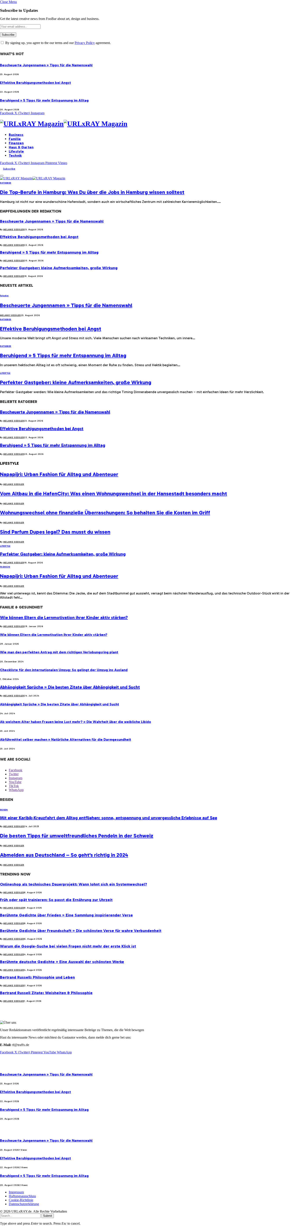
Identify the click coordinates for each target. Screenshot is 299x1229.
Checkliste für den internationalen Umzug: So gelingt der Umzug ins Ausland (64, 670)
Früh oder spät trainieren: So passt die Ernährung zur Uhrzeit (56, 899)
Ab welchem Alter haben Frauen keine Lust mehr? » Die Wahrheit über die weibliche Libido (75, 722)
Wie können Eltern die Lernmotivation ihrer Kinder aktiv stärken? (64, 617)
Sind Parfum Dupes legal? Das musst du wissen (55, 532)
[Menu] (2, 175)
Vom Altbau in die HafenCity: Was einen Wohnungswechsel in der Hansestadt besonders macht (113, 493)
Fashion (5, 567)
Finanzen (16, 143)
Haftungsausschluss (22, 1196)
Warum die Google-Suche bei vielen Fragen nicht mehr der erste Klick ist (68, 946)
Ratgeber (5, 183)
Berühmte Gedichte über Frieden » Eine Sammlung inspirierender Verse (66, 915)
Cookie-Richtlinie (21, 1200)
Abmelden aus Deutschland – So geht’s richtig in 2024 (64, 855)
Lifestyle (16, 151)
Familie (15, 139)
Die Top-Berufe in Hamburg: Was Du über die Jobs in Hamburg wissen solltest (92, 192)
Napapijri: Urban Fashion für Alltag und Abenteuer (59, 474)
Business (16, 135)
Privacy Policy (85, 43)
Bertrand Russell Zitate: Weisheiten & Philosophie (46, 992)
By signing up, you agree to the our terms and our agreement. (57, 43)
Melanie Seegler (13, 229)
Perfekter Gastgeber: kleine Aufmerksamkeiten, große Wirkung (59, 267)
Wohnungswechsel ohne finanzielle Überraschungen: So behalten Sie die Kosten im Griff (105, 512)
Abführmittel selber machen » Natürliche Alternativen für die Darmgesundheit (65, 739)
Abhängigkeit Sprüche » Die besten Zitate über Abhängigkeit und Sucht (70, 687)
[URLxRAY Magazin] (149, 124)
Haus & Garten (21, 147)
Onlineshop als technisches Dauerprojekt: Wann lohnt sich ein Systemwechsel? (73, 884)
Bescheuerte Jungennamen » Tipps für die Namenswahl (46, 65)
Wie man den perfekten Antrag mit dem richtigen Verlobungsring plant (59, 652)
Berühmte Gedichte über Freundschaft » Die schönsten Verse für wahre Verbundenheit (80, 930)
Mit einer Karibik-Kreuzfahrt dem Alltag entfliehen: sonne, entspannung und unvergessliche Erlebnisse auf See (108, 817)
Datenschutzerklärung (24, 1204)
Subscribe (9, 168)
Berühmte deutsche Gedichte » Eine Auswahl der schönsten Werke (62, 961)
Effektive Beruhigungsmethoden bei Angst (35, 83)
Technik (15, 155)
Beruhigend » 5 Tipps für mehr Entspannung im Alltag (44, 100)
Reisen (4, 810)
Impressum (16, 1192)
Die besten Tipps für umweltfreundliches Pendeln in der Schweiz (76, 835)
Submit (47, 1215)
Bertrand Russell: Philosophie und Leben (37, 977)
